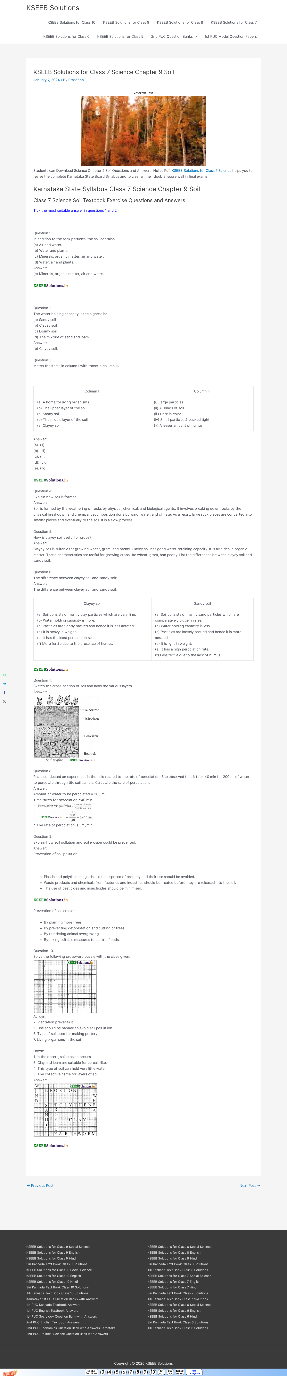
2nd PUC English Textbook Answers (53, 1322)
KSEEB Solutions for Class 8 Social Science (179, 1247)
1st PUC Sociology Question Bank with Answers (61, 1316)
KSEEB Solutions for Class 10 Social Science (59, 1270)
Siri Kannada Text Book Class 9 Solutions (56, 1264)
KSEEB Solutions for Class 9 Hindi (51, 1258)
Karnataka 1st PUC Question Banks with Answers (62, 1299)
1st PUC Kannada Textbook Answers (53, 1305)
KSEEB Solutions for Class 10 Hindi (52, 1282)
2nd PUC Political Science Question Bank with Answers (67, 1334)
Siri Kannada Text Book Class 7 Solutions (177, 1293)
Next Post (250, 1185)
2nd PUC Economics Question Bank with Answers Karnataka (71, 1328)
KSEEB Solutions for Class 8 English (174, 1252)
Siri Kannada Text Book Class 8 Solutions (177, 1264)
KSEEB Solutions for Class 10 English (53, 1276)
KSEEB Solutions (91, 1372)
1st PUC (161, 1372)
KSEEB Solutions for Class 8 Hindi (172, 1258)
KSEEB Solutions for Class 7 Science (201, 170)
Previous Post (40, 1185)
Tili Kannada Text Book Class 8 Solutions (177, 1270)
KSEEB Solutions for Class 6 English (174, 1310)
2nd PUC (170, 1372)
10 (153, 1372)
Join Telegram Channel (194, 1372)
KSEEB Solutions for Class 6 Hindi (172, 1316)
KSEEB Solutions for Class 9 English (52, 1252)
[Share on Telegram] (4, 683)
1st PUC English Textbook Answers (52, 1310)
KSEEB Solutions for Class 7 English (173, 1282)
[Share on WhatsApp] (4, 674)
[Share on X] (4, 701)
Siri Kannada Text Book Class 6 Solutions (177, 1322)
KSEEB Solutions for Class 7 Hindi (172, 1287)
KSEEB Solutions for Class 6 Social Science (179, 1305)
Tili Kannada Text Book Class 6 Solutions (177, 1328)
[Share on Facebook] (4, 692)
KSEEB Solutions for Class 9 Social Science (58, 1247)
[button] (143, 1372)
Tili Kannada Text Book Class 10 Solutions (57, 1293)
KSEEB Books (180, 1372)
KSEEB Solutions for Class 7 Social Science (179, 1276)
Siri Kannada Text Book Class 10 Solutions (57, 1287)
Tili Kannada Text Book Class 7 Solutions (177, 1299)
